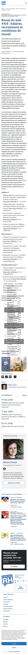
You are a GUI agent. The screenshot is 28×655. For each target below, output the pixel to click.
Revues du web (5, 14)
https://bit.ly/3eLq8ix (9, 250)
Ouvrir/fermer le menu (25, 3)
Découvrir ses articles (14, 483)
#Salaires (4, 192)
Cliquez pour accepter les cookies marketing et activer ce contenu (14, 309)
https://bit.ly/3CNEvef (9, 228)
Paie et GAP (23, 15)
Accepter (14, 643)
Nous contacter (20, 587)
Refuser (14, 647)
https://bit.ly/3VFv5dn (10, 259)
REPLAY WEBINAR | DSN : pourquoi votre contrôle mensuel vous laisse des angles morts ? (18, 538)
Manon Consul (12, 385)
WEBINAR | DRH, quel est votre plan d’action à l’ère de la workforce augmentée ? (12, 405)
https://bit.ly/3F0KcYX (10, 219)
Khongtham (6, 353)
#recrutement (13, 330)
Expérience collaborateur (14, 15)
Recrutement (4, 15)
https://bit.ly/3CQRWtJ (10, 272)
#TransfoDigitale (12, 306)
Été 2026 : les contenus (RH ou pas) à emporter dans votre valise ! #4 (17, 501)
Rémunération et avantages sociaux (9, 16)
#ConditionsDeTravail (8, 265)
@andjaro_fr (12, 348)
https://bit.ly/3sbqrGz (9, 290)
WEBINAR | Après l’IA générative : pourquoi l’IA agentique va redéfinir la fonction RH (13, 417)
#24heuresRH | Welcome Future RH (12, 426)
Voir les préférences (14, 651)
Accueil (3, 8)
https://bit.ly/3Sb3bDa (10, 241)
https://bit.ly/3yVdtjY (15, 208)
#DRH (14, 294)
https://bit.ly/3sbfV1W (10, 201)
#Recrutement (6, 234)
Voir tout (24, 395)
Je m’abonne (14, 566)
